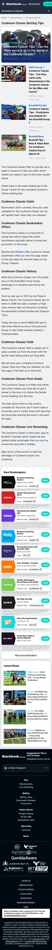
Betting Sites (26, 797)
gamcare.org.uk (38, 939)
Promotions (26, 803)
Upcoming (26, 826)
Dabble (31, 444)
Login (26, 907)
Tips (30, 158)
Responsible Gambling (26, 902)
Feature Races (26, 809)
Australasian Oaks (26, 820)
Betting (26, 793)
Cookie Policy (26, 898)
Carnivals (26, 830)
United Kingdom (17, 767)
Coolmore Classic (12, 11)
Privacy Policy (26, 893)
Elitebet (19, 251)
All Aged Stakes (26, 813)
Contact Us (26, 880)
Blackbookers (26, 784)
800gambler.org (12, 941)
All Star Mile (26, 816)
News (26, 836)
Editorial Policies (26, 885)
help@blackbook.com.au (38, 759)
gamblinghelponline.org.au (15, 915)
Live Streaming (26, 787)
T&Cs (34, 489)
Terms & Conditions (26, 889)
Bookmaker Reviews (26, 800)
